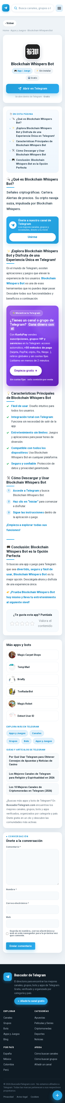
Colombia (8, 1064)
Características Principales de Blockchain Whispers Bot (34, 143)
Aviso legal (22, 1096)
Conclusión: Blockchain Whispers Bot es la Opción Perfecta (32, 164)
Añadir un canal (42, 1064)
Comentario (13, 847)
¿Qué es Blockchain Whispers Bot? (34, 121)
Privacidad (8, 1096)
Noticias (38, 1039)
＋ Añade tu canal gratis (31, 1001)
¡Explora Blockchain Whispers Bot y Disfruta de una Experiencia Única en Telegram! (35, 132)
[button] (59, 8)
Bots (26, 741)
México (7, 1059)
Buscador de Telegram (30, 975)
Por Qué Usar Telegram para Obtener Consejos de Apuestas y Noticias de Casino (31, 761)
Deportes (39, 1034)
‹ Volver (9, 23)
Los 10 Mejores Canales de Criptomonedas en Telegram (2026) (30, 789)
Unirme (32, 237)
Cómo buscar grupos (45, 1059)
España (7, 1053)
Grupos (13, 741)
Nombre (11, 889)
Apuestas (39, 1017)
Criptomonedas (42, 1028)
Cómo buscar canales (46, 1053)
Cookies (35, 1096)
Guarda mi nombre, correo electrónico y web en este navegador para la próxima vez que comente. (34, 933)
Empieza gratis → (25, 370)
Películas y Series (43, 1023)
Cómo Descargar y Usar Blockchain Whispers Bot (31, 152)
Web (8, 917)
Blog (5, 1039)
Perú (6, 1069)
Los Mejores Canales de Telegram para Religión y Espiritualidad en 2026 (31, 775)
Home (6, 30)
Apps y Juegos (18, 30)
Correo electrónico (17, 903)
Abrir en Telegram (35, 88)
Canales (36, 733)
